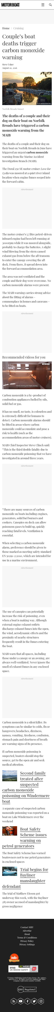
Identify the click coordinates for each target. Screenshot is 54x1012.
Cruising (18, 28)
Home (6, 28)
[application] (27, 375)
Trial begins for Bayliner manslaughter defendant (25, 878)
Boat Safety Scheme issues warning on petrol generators (24, 837)
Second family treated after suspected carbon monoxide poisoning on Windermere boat (26, 787)
